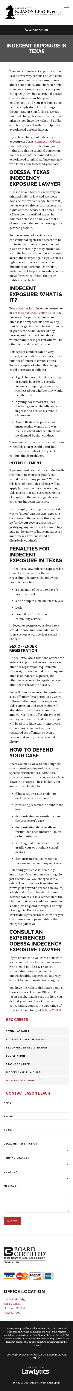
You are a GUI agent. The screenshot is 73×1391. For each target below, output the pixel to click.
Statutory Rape (18, 1064)
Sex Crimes (17, 1020)
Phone (9, 1116)
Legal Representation (20, 1143)
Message (11, 1186)
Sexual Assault (17, 1031)
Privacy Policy (38, 1382)
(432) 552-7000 (51, 1010)
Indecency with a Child (23, 1072)
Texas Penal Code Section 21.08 (34, 313)
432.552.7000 (38, 30)
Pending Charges (16, 1157)
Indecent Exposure (20, 1080)
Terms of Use (20, 1382)
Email (9, 1130)
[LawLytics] (36, 1371)
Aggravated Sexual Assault (27, 1039)
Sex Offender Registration (26, 1047)
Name (8, 1103)
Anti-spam (54, 1382)
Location (11, 1172)
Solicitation (15, 1056)
